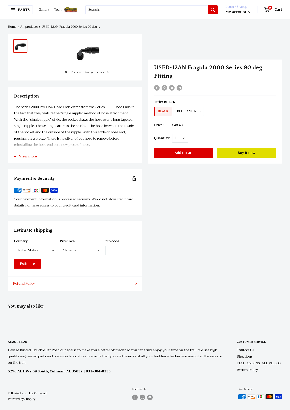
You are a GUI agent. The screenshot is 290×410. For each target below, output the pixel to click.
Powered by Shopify (21, 398)
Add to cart (184, 153)
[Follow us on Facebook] (135, 397)
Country (21, 241)
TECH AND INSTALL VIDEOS (259, 363)
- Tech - (58, 9)
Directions (245, 356)
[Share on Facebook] (157, 87)
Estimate (27, 264)
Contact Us (245, 350)
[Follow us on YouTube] (150, 397)
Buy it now (246, 153)
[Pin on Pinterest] (164, 87)
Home (12, 26)
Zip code (112, 241)
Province (67, 241)
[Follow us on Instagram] (142, 397)
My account (236, 12)
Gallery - (45, 9)
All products (29, 26)
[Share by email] (179, 87)
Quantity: (162, 138)
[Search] (213, 9)
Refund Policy (24, 283)
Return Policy (247, 370)
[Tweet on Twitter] (172, 87)
